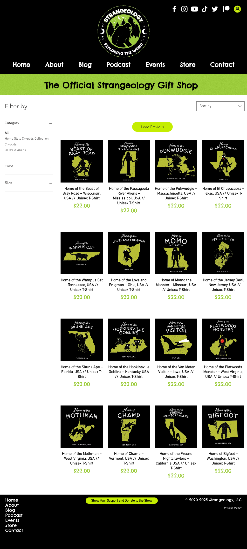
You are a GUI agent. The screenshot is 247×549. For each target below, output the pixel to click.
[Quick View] (82, 161)
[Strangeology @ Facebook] (174, 9)
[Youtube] (194, 9)
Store (11, 525)
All (7, 133)
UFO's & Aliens (15, 150)
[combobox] (220, 106)
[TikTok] (204, 9)
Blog (10, 510)
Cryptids (11, 145)
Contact (14, 530)
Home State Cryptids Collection (27, 139)
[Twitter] (215, 9)
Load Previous (152, 126)
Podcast (14, 515)
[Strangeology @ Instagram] (184, 9)
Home (11, 500)
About (12, 505)
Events (12, 520)
